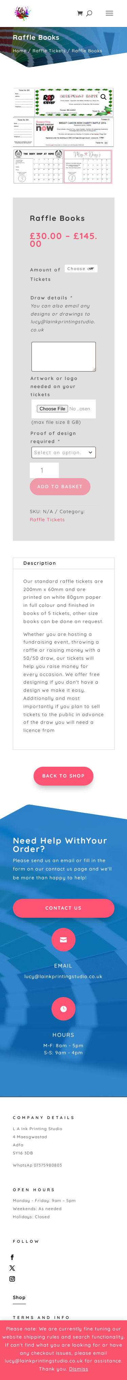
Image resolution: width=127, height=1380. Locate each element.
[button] (104, 97)
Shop (19, 1297)
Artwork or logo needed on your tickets (54, 386)
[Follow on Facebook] (61, 1257)
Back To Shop (63, 776)
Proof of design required (53, 437)
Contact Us (63, 908)
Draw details (51, 298)
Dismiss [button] (78, 1369)
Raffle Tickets (49, 50)
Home (19, 50)
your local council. (80, 730)
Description (39, 563)
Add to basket (60, 486)
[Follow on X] (61, 1268)
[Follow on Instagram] (61, 1278)
